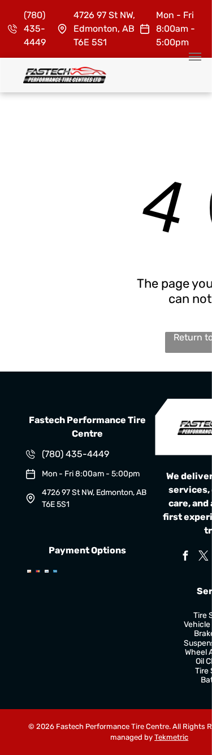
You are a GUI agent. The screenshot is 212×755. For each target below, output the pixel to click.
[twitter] (203, 557)
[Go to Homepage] (64, 72)
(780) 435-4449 (35, 29)
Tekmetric (171, 737)
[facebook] (185, 557)
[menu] (195, 56)
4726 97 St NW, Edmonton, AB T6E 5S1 (104, 29)
